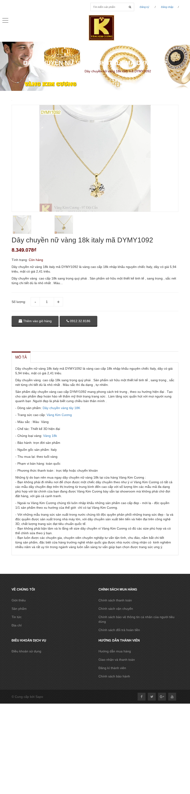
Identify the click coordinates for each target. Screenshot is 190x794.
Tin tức (17, 617)
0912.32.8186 (79, 321)
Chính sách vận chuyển (115, 608)
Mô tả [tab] (21, 357)
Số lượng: (19, 302)
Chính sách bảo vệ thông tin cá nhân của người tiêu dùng (136, 619)
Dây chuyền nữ (69, 71)
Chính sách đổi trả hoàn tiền (119, 630)
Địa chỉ (17, 625)
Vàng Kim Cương (59, 415)
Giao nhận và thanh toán (116, 659)
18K (77, 408)
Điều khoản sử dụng (26, 651)
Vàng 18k (49, 436)
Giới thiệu (19, 600)
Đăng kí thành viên (112, 668)
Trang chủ (45, 71)
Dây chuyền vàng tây (58, 408)
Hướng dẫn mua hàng (114, 651)
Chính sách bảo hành (114, 676)
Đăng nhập (167, 7)
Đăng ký (144, 7)
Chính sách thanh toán (115, 600)
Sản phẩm (19, 608)
